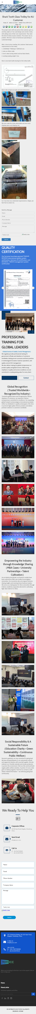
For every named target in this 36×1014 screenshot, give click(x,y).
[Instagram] (11, 998)
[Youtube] (8, 998)
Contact (26, 378)
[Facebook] (2, 998)
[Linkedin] (5, 998)
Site (20, 24)
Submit (6, 239)
